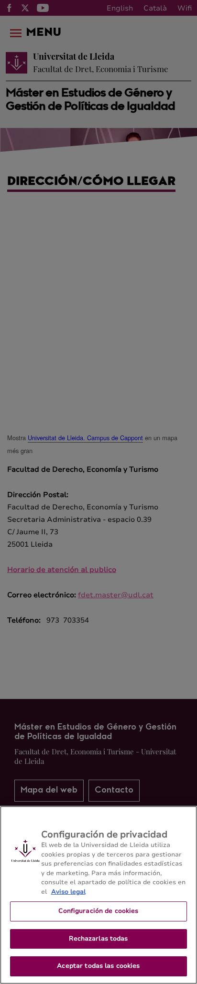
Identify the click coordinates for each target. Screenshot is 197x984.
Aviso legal (68, 892)
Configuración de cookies (98, 911)
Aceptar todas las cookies (98, 966)
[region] (98, 895)
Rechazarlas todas (98, 938)
